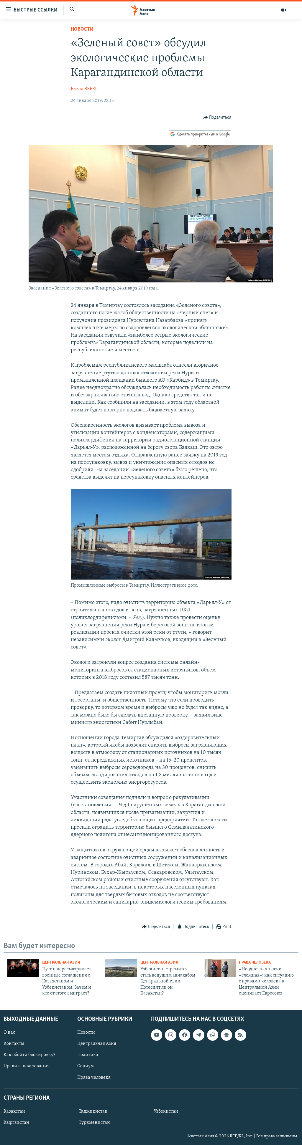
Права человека (255, 962)
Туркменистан (94, 1122)
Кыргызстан (16, 1122)
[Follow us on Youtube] (156, 1035)
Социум (85, 1066)
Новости (82, 29)
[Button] (217, 117)
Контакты (14, 1044)
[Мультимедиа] (284, 10)
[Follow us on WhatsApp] (212, 1035)
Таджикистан (93, 1111)
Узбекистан (166, 1111)
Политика (87, 1055)
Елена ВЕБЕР (84, 89)
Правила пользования (27, 1066)
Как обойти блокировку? (29, 1055)
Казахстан (14, 1111)
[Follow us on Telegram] (198, 1035)
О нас (9, 1032)
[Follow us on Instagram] (170, 1035)
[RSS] (240, 1035)
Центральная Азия (61, 962)
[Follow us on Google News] (226, 1035)
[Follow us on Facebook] (184, 1035)
